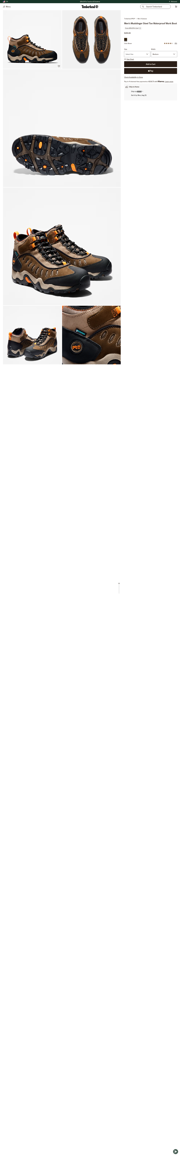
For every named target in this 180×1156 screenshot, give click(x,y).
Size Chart (130, 59)
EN (7, 1)
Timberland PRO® (129, 19)
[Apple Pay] (150, 71)
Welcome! (173, 2)
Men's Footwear (142, 19)
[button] (90, 1)
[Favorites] (59, 66)
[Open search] (175, 1151)
